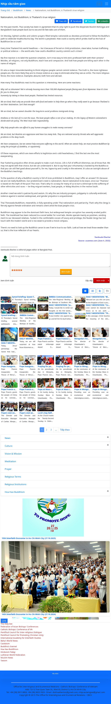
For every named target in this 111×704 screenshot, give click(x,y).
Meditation (10, 461)
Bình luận (65, 271)
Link (4, 620)
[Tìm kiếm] (99, 4)
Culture (8, 445)
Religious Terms (13, 476)
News (7, 438)
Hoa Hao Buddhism (15, 492)
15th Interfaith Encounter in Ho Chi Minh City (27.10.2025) (29, 531)
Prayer (8, 469)
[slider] (16, 270)
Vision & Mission (13, 453)
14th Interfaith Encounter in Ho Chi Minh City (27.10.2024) (29, 607)
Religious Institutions (15, 484)
